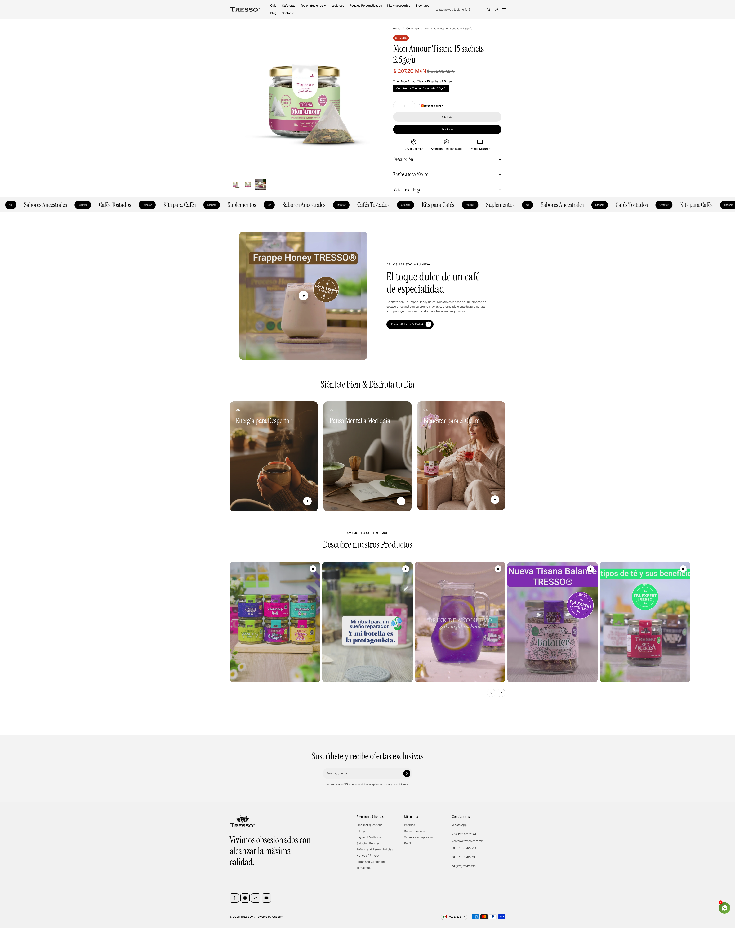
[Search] (488, 9)
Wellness (338, 5)
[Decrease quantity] (397, 105)
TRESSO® (247, 916)
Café (273, 5)
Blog (273, 13)
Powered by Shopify (269, 916)
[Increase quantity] (411, 105)
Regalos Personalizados (366, 5)
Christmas (412, 28)
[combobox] (463, 9)
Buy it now (447, 129)
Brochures (422, 5)
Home (396, 28)
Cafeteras (288, 5)
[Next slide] (501, 693)
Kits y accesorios (398, 5)
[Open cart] (503, 9)
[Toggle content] (307, 501)
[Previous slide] (491, 693)
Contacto (288, 13)
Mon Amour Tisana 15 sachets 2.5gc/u (421, 88)
